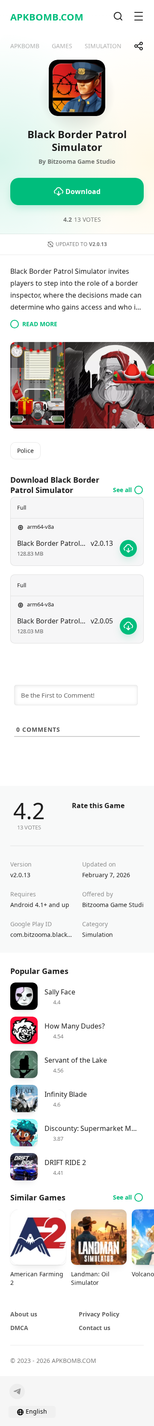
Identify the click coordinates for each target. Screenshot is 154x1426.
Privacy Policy (99, 1314)
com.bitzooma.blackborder (41, 934)
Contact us (94, 1328)
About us (23, 1314)
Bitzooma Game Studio (113, 905)
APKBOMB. (46, 16)
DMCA (19, 1328)
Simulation (97, 934)
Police (25, 450)
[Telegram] (17, 1391)
